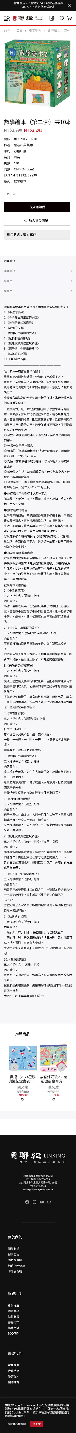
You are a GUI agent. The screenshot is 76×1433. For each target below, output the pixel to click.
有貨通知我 (37, 206)
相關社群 (13, 1382)
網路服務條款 (16, 1266)
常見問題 (13, 1365)
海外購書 (13, 1316)
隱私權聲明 (15, 1260)
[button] (37, 221)
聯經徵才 (13, 1376)
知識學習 (35, 30)
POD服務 (13, 1333)
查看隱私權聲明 (16, 1424)
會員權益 (13, 1305)
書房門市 (13, 1322)
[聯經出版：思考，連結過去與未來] (38, 18)
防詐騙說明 (15, 1271)
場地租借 (13, 1328)
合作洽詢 (13, 1371)
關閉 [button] (69, 5)
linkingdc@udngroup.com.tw (38, 1190)
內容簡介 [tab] (9, 261)
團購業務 (13, 1311)
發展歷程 (13, 1254)
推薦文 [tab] (8, 281)
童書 (19, 30)
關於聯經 (13, 1248)
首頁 (7, 30)
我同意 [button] (37, 1424)
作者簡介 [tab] (9, 271)
